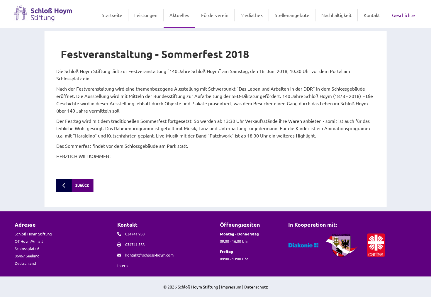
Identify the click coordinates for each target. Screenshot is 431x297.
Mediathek (251, 15)
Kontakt (372, 15)
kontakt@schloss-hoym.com (149, 254)
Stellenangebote (292, 15)
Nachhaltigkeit (336, 15)
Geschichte (403, 15)
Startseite (112, 15)
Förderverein (214, 15)
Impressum (231, 286)
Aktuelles (179, 15)
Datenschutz (256, 286)
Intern (122, 265)
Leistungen (145, 15)
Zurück (82, 185)
